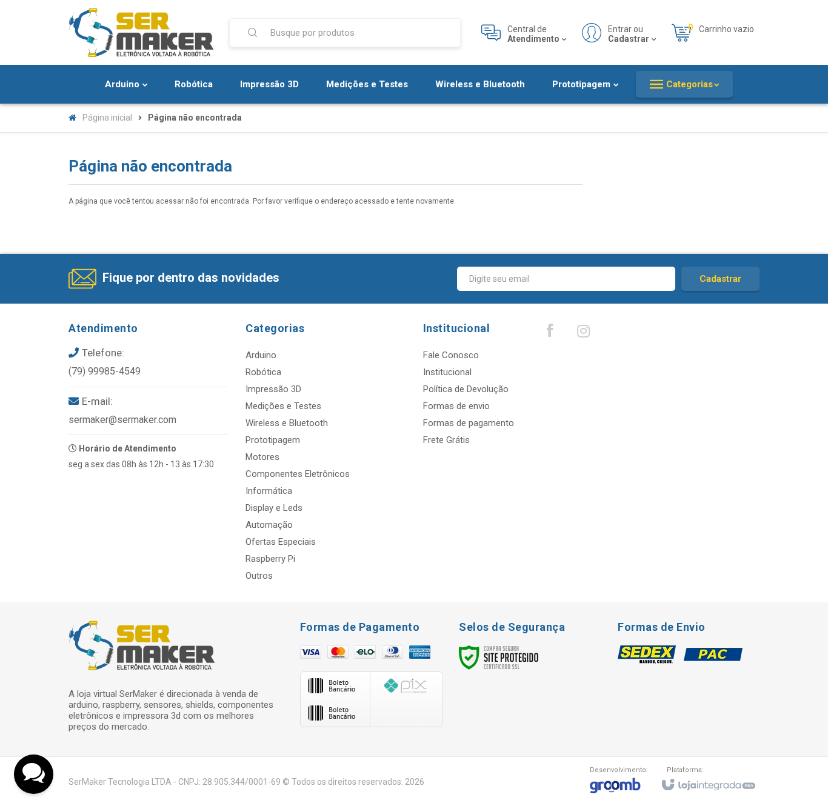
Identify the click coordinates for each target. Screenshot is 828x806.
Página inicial (107, 117)
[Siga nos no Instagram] (583, 334)
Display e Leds (273, 507)
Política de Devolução (466, 389)
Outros (259, 575)
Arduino (260, 355)
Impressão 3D (273, 389)
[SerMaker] (141, 32)
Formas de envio (456, 406)
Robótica (263, 372)
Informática (268, 490)
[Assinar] (720, 279)
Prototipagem (272, 440)
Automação (269, 524)
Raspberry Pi (270, 558)
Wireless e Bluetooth (286, 423)
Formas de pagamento (468, 423)
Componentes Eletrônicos (297, 473)
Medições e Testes (283, 406)
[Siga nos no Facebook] (550, 333)
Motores (262, 456)
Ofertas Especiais (280, 541)
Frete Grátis (446, 440)
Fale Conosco (451, 355)
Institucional (447, 372)
